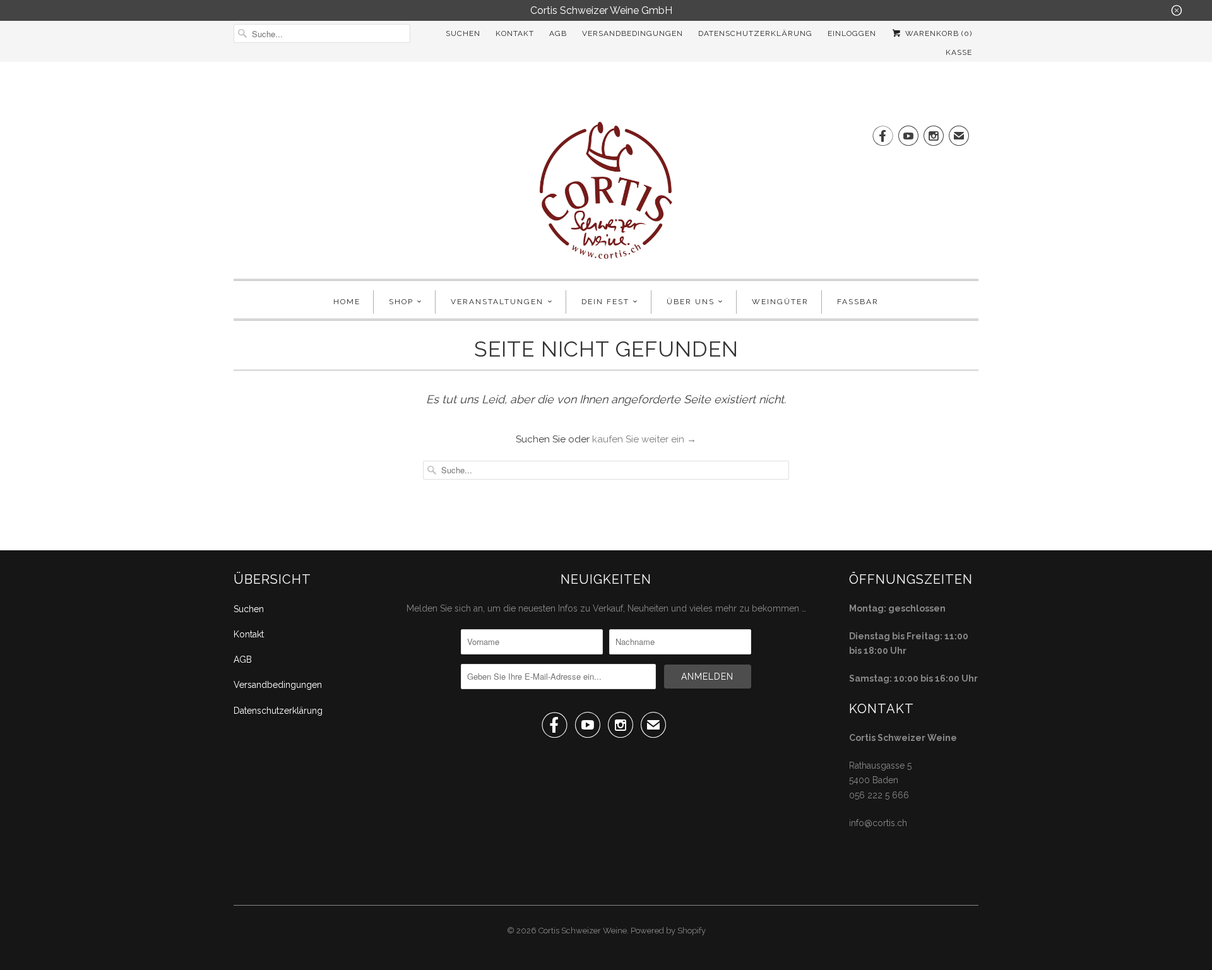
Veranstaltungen (497, 301)
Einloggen (852, 33)
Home (346, 301)
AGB (558, 33)
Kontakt (515, 33)
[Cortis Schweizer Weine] (606, 194)
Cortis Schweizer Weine (582, 930)
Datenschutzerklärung (755, 33)
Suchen (463, 33)
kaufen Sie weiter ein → (644, 439)
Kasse (959, 52)
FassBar (858, 301)
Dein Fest (605, 301)
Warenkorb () (937, 33)
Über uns (691, 301)
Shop (401, 301)
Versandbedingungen (632, 33)
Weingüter (780, 301)
